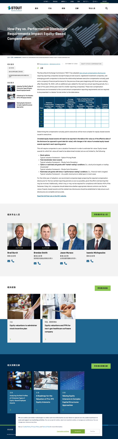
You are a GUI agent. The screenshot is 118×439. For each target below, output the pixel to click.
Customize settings (63, 431)
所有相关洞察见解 (101, 366)
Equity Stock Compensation (91, 63)
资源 (78, 1)
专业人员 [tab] (92, 8)
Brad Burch (44, 64)
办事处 (72, 1)
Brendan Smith (55, 64)
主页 (8, 57)
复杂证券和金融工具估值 (16, 71)
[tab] (16, 8)
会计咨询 (11, 68)
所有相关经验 (103, 288)
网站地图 (10, 429)
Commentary (17, 57)
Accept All (78, 431)
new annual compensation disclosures (92, 73)
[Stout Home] (16, 8)
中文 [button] (95, 1)
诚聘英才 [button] (63, 1)
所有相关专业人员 (101, 214)
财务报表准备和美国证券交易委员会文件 (19, 76)
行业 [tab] (50, 8)
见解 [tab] (77, 8)
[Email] (9, 260)
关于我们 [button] (46, 1)
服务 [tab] (36, 8)
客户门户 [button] (85, 1)
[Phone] (13, 260)
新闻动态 (55, 1)
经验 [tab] (63, 8)
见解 (12, 57)
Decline (92, 431)
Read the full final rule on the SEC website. (51, 196)
